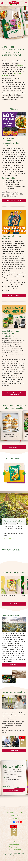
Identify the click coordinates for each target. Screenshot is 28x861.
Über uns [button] (13, 665)
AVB (22, 812)
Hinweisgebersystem (14, 818)
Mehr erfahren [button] (14, 750)
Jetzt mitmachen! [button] (13, 295)
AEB (17, 812)
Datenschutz (17, 849)
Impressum (10, 849)
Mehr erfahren (9, 538)
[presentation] (4, 473)
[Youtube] (21, 822)
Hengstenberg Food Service (14, 841)
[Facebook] (14, 822)
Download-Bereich (14, 815)
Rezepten (20, 65)
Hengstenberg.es (14, 844)
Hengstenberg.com (14, 847)
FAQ (6, 812)
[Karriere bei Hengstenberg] (13, 830)
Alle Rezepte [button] (13, 447)
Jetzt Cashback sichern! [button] (13, 200)
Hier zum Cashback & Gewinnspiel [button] (14, 393)
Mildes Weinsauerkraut (8, 595)
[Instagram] (17, 822)
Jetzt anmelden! (14, 790)
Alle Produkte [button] (14, 604)
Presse (12, 812)
